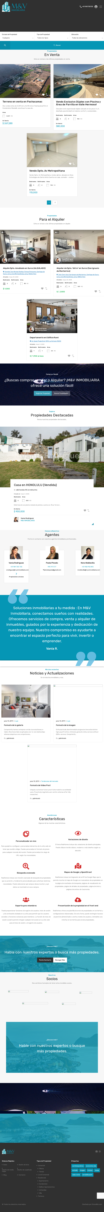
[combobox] (17, 38)
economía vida (91, 1166)
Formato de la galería (13, 725)
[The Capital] (69, 1008)
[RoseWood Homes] (52, 996)
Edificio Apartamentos (47, 1187)
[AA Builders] (35, 1009)
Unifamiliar (42, 1190)
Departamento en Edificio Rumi (44, 337)
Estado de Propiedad (9, 34)
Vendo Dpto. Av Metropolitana (47, 170)
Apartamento (43, 1181)
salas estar (76, 1175)
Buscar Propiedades (61, 393)
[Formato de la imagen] (78, 717)
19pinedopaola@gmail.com (52, 570)
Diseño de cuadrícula (24, 1170)
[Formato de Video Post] (52, 777)
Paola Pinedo (52, 563)
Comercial (41, 1165)
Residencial (42, 1178)
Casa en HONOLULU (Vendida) (35, 485)
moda (97, 1170)
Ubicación (75, 34)
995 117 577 (52, 567)
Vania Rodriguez (14, 259)
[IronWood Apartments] (18, 997)
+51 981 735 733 (16, 567)
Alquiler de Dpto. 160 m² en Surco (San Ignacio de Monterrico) (78, 269)
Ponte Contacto (45, 960)
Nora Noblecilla (88, 563)
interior (90, 1170)
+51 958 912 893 (87, 567)
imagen (82, 1170)
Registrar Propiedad (43, 393)
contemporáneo (78, 1166)
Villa (40, 1193)
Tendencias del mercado (49, 781)
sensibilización (87, 1175)
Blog (4, 1175)
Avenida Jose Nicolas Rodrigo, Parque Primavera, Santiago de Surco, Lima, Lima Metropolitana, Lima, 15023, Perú (24, 273)
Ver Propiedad (25, 91)
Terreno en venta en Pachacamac (22, 101)
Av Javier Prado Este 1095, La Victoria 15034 (46, 341)
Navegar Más (60, 960)
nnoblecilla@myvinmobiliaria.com (88, 570)
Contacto (22, 1175)
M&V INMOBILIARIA (14, 261)
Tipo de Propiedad (43, 34)
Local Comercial (43, 1175)
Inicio (5, 1165)
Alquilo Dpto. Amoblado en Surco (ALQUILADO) (24, 268)
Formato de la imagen (65, 725)
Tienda (41, 1172)
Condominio (43, 1184)
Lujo (16, 721)
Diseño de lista (24, 1165)
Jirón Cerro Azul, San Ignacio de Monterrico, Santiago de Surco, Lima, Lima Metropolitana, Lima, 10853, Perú (78, 276)
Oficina (41, 1169)
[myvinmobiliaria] (14, 11)
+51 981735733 (87, 6)
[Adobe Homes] (85, 996)
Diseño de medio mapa (8, 1170)
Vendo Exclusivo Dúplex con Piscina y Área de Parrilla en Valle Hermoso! (78, 103)
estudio (75, 1170)
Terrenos (41, 1196)
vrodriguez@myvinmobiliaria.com (17, 570)
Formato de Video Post (40, 785)
